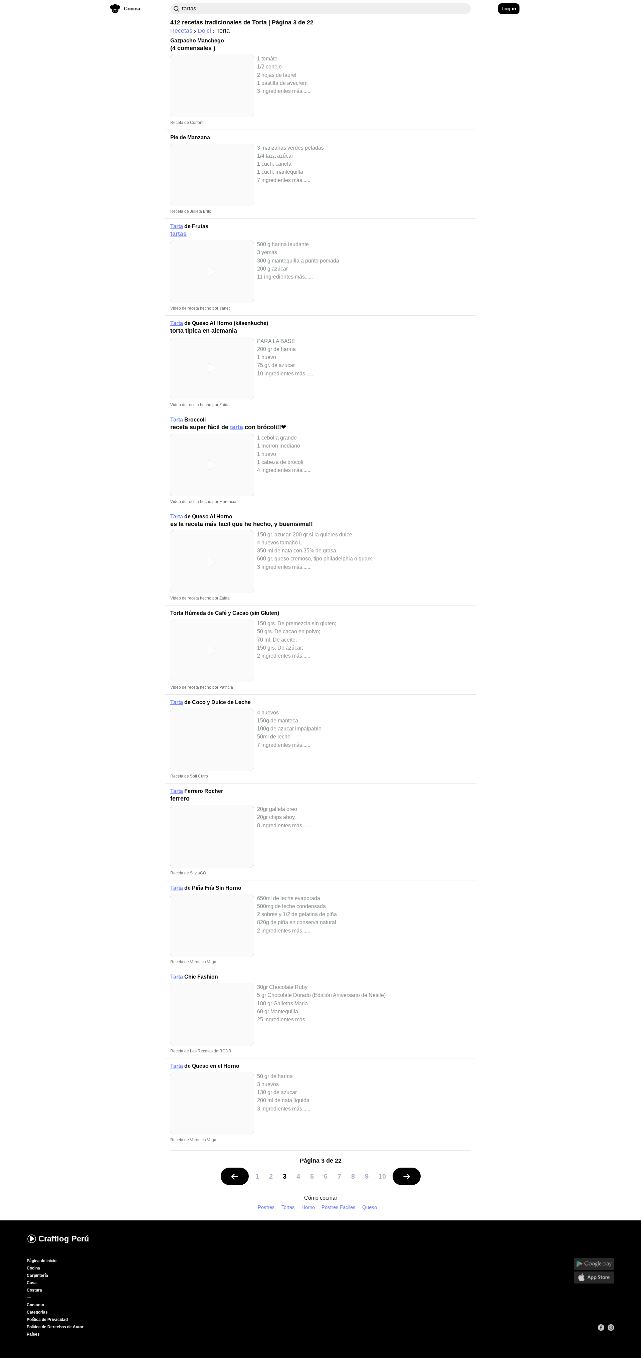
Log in (508, 8)
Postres (266, 1207)
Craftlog (63, 1238)
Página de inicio (41, 1261)
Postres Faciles (339, 1207)
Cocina (33, 1268)
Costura (34, 1290)
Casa (32, 1283)
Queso (369, 1207)
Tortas (288, 1207)
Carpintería (37, 1276)
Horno (308, 1207)
